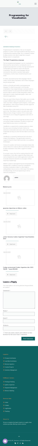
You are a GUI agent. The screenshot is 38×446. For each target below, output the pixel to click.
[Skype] (15, 443)
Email (5, 318)
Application (8, 408)
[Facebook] (18, 443)
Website (5, 325)
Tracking (7, 411)
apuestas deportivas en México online (14, 208)
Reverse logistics (9, 364)
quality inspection (9, 385)
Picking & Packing (10, 382)
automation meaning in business (11, 46)
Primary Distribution (10, 358)
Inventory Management (11, 370)
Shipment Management (11, 387)
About (6, 402)
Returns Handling (9, 390)
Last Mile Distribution (11, 361)
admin (16, 177)
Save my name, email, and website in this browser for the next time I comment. (17, 333)
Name (5, 311)
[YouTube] (20, 443)
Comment (6, 290)
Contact (7, 405)
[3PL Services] (19, 4)
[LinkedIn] (23, 443)
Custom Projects (9, 367)
